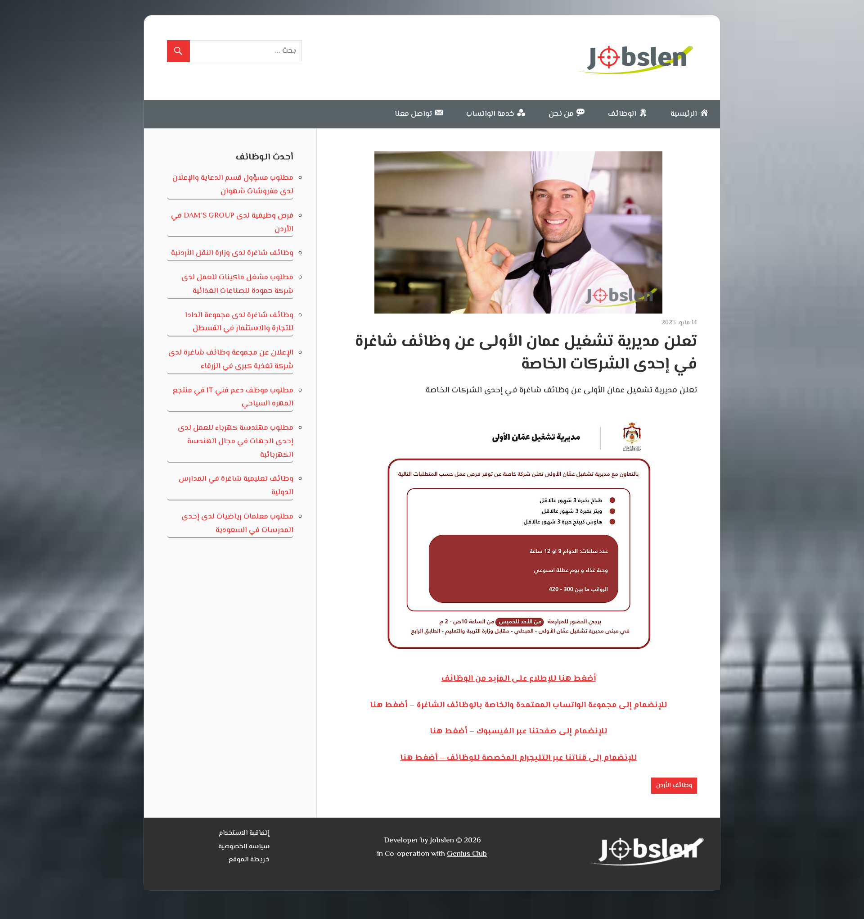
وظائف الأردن (674, 786)
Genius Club (467, 854)
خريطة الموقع (249, 860)
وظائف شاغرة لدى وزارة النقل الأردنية (232, 253)
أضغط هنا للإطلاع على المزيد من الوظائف (518, 679)
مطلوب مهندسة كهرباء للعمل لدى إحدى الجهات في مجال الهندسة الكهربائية (235, 441)
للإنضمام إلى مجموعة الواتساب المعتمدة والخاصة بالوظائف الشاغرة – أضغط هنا (518, 705)
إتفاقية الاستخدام (244, 833)
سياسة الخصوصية (244, 847)
